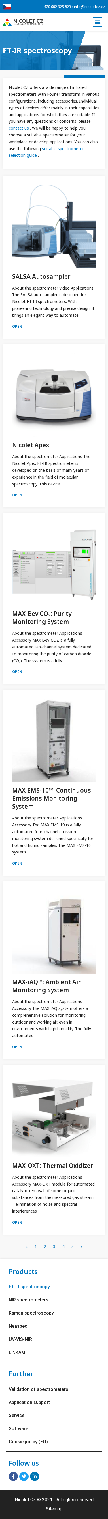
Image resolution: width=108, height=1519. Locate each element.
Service (16, 1415)
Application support (29, 1402)
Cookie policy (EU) (28, 1441)
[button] (97, 22)
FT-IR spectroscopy (29, 1286)
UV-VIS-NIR (20, 1339)
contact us (19, 128)
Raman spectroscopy (31, 1313)
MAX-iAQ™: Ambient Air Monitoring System (46, 986)
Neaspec (18, 1326)
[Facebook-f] (13, 1476)
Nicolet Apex (30, 445)
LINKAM (17, 1352)
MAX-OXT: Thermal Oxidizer (52, 1166)
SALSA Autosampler (41, 276)
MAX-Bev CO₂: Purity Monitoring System (41, 618)
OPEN (17, 326)
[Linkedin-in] (34, 1476)
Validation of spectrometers (38, 1389)
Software (18, 1428)
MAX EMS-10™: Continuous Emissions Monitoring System (51, 798)
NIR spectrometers (28, 1300)
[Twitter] (24, 1476)
